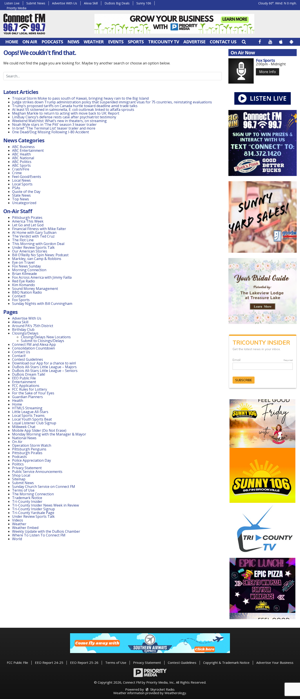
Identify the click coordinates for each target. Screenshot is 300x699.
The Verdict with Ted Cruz (33, 236)
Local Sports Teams (28, 415)
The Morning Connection (33, 494)
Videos (17, 520)
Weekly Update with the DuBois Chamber (46, 531)
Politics (18, 464)
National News (24, 438)
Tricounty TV (163, 42)
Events (115, 42)
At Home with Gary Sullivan (34, 232)
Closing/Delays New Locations (46, 337)
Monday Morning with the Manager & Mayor (49, 434)
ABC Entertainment (28, 150)
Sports (136, 42)
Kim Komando (23, 284)
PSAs (16, 187)
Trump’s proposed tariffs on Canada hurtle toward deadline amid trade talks (74, 105)
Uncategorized (24, 202)
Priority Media (16, 8)
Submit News (35, 3)
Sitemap (18, 479)
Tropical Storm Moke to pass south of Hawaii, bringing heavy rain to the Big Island (80, 98)
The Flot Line (23, 240)
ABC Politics (21, 161)
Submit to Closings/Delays (42, 340)
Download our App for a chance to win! (44, 363)
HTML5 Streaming (27, 408)
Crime (17, 172)
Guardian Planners (27, 396)
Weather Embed (25, 527)
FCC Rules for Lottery (29, 389)
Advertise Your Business (274, 662)
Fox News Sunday (26, 266)
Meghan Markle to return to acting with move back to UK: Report (65, 113)
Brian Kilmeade (24, 273)
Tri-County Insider (27, 501)
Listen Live (12, 3)
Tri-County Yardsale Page (33, 512)
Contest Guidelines (27, 359)
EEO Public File (24, 378)
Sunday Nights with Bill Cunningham (42, 303)
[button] (244, 42)
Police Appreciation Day (31, 460)
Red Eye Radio (23, 281)
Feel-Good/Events (26, 176)
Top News (20, 199)
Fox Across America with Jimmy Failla (42, 277)
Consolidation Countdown (33, 348)
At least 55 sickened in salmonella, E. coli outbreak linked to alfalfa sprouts (73, 109)
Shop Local (21, 475)
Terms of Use (23, 490)
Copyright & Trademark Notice (226, 662)
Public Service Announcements (37, 471)
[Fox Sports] (241, 71)
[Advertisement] (174, 24)
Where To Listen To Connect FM (38, 535)
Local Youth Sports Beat (32, 419)
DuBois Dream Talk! (28, 374)
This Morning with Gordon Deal (38, 243)
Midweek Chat (23, 426)
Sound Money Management (35, 288)
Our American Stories (29, 251)
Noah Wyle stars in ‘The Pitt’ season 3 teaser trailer (54, 124)
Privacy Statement (27, 467)
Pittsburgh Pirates (27, 217)
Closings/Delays (25, 333)
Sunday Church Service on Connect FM (43, 486)
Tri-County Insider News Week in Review (45, 505)
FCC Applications (25, 385)
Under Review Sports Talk (33, 247)
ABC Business (23, 146)
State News (21, 195)
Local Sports (22, 184)
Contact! (18, 296)
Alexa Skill (91, 3)
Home (11, 42)
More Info (267, 71)
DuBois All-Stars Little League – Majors (44, 366)
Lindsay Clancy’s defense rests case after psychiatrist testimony (64, 117)
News (73, 42)
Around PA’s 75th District (32, 325)
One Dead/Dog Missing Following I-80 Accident (51, 132)
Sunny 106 (143, 3)
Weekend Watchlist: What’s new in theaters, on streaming (59, 120)
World (17, 538)
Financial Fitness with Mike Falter (39, 228)
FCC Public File (17, 662)
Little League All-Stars (30, 411)
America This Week (27, 221)
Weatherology (175, 693)
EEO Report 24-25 (49, 662)
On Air (29, 42)
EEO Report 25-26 (84, 662)
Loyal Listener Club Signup (34, 423)
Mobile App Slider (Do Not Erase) (39, 430)
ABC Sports (21, 165)
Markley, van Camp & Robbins (36, 258)
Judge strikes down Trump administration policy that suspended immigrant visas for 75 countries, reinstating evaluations (112, 102)
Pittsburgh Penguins (29, 449)
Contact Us (223, 42)
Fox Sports (21, 299)
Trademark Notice (27, 497)
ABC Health (21, 154)
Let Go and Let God (27, 225)
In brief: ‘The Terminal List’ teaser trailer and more (53, 128)
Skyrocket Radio (161, 689)
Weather (94, 42)
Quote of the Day (26, 191)
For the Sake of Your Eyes (33, 393)
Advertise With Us (64, 3)
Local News (21, 180)
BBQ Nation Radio (27, 292)
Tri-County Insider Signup (33, 509)
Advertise (194, 42)
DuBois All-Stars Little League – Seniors (45, 370)
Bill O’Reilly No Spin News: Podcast (40, 255)
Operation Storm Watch (31, 445)
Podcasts (52, 42)
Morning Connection (29, 269)
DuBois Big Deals (117, 3)
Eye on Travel (23, 262)
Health (17, 400)
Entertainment (24, 381)
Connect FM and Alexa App (34, 344)
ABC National (23, 158)
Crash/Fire (20, 169)
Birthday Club (23, 329)
